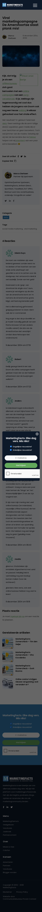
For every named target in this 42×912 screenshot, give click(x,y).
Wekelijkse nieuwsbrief (22, 450)
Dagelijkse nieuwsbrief (22, 447)
